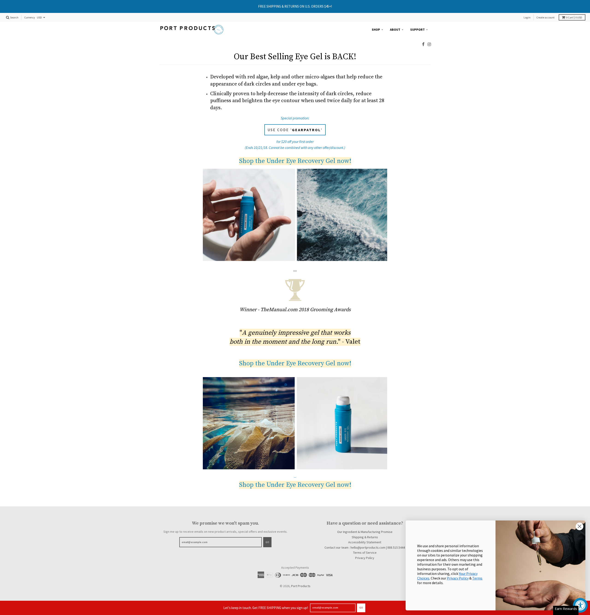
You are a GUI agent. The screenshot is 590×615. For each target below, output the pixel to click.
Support (417, 29)
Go (361, 607)
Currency (29, 17)
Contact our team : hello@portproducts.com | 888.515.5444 (364, 547)
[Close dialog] (579, 526)
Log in (527, 17)
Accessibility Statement (364, 542)
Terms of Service (365, 552)
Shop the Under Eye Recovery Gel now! (295, 161)
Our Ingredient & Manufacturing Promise (364, 532)
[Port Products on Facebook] (423, 44)
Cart (574, 17)
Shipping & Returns (365, 537)
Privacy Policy (364, 558)
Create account (545, 17)
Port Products (300, 586)
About (395, 29)
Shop (376, 29)
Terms (477, 578)
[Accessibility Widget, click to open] (580, 605)
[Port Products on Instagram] (429, 44)
